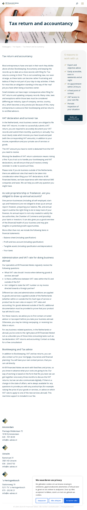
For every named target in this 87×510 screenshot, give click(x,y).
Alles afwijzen (56, 500)
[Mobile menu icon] (82, 3)
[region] (57, 490)
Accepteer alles (71, 500)
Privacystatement (67, 507)
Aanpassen (42, 500)
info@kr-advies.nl (9, 440)
